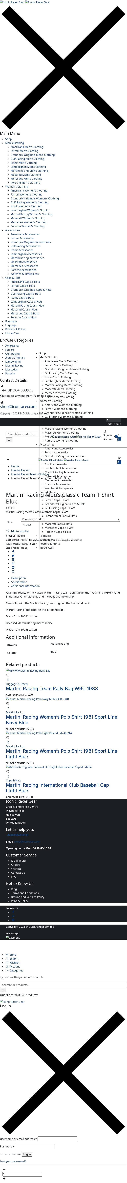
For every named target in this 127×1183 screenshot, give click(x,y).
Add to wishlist (20, 531)
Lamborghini (13, 361)
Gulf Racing (12, 353)
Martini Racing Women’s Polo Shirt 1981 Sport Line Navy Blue (61, 719)
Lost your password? (13, 1161)
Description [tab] (18, 578)
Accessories (12, 230)
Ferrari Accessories (22, 238)
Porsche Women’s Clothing (27, 226)
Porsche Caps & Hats (24, 317)
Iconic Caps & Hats (22, 297)
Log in (27, 1154)
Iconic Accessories (22, 250)
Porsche (10, 373)
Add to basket (110, 1174)
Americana (12, 346)
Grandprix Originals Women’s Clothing (35, 198)
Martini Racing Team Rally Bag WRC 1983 (52, 688)
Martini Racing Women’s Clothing (31, 214)
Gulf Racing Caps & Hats (26, 293)
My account (18, 861)
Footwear (11, 321)
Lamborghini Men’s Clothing (28, 167)
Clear (28, 524)
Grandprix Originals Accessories (31, 242)
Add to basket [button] (15, 694)
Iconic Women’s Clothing (26, 206)
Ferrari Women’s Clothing (26, 194)
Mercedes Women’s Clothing (28, 222)
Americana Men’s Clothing (27, 147)
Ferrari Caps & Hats (23, 286)
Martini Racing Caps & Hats (28, 305)
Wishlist (16, 869)
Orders (15, 865)
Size (9, 522)
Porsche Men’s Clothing (25, 182)
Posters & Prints (15, 329)
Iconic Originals (15, 357)
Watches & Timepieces (25, 274)
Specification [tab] (19, 582)
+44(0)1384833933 (17, 835)
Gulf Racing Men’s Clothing (27, 159)
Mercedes (11, 369)
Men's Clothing (74, 539)
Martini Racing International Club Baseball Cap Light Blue (57, 788)
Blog (14, 889)
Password (7, 1146)
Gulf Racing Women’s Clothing (29, 202)
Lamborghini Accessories (26, 254)
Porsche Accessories (23, 270)
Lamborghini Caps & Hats (26, 301)
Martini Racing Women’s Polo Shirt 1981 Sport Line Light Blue (61, 753)
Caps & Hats (13, 278)
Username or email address (18, 1139)
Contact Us (18, 872)
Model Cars (12, 333)
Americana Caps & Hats (25, 282)
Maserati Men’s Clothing (26, 174)
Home (15, 466)
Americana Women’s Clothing (29, 190)
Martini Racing (14, 365)
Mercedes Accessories (24, 266)
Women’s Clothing (16, 186)
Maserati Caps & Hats (24, 309)
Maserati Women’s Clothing (28, 218)
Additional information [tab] (25, 586)
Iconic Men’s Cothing (24, 163)
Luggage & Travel (17, 684)
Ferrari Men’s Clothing (24, 151)
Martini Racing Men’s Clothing (29, 171)
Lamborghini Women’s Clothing (30, 210)
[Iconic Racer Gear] (25, 2)
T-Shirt (32, 543)
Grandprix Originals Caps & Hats (31, 289)
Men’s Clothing (14, 143)
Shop (8, 139)
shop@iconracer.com (18, 406)
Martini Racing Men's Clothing (30, 474)
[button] (119, 437)
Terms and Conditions (25, 893)
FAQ (13, 876)
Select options (16, 729)
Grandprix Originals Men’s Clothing (33, 155)
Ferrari (9, 349)
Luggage (10, 325)
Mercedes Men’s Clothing (26, 178)
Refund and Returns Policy (27, 897)
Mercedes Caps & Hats (25, 313)
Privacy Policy (19, 901)
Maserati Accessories (24, 262)
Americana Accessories (25, 234)
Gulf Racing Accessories (25, 246)
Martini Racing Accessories (27, 258)
